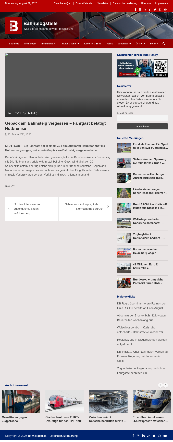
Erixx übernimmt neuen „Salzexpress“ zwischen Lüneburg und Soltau (149, 421)
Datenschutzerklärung (125, 3)
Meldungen (30, 43)
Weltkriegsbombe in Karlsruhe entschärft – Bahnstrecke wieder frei (148, 223)
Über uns (146, 3)
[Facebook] (135, 9)
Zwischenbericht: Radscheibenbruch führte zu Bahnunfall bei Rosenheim (108, 421)
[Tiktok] (149, 9)
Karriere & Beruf (92, 43)
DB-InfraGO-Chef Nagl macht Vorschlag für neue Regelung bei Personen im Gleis (142, 356)
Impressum (161, 3)
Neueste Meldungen (130, 138)
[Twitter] (154, 9)
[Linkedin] (144, 9)
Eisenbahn (47, 43)
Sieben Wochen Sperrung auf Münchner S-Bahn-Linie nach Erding (149, 163)
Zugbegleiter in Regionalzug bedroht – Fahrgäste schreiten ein (148, 238)
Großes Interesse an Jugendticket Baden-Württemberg (27, 209)
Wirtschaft (123, 43)
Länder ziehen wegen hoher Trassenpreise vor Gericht (149, 193)
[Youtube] (165, 9)
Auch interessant (16, 385)
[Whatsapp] (159, 9)
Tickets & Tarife (68, 43)
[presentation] (160, 385)
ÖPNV (139, 43)
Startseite (14, 43)
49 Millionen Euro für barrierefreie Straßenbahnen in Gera (148, 268)
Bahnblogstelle (40, 23)
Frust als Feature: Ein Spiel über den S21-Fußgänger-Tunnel (150, 148)
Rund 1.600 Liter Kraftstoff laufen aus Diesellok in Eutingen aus (150, 208)
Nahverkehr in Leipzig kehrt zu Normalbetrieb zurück (84, 206)
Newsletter (103, 3)
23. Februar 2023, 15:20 (19, 134)
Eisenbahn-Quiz (63, 3)
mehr (153, 43)
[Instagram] (140, 9)
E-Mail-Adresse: (125, 113)
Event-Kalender (84, 3)
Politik (109, 43)
